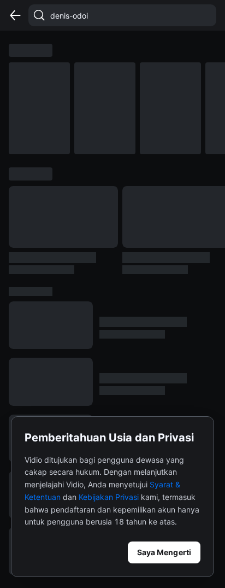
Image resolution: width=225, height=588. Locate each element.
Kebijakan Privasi (109, 497)
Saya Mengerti (164, 552)
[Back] (15, 15)
